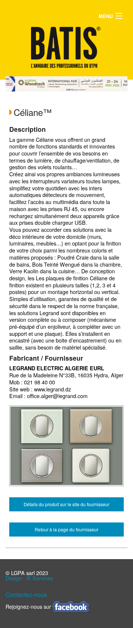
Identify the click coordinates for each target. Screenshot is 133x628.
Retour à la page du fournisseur (66, 529)
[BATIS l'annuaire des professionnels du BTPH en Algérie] (66, 47)
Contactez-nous (26, 594)
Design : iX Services (29, 578)
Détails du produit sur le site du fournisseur (66, 504)
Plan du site (63, 594)
